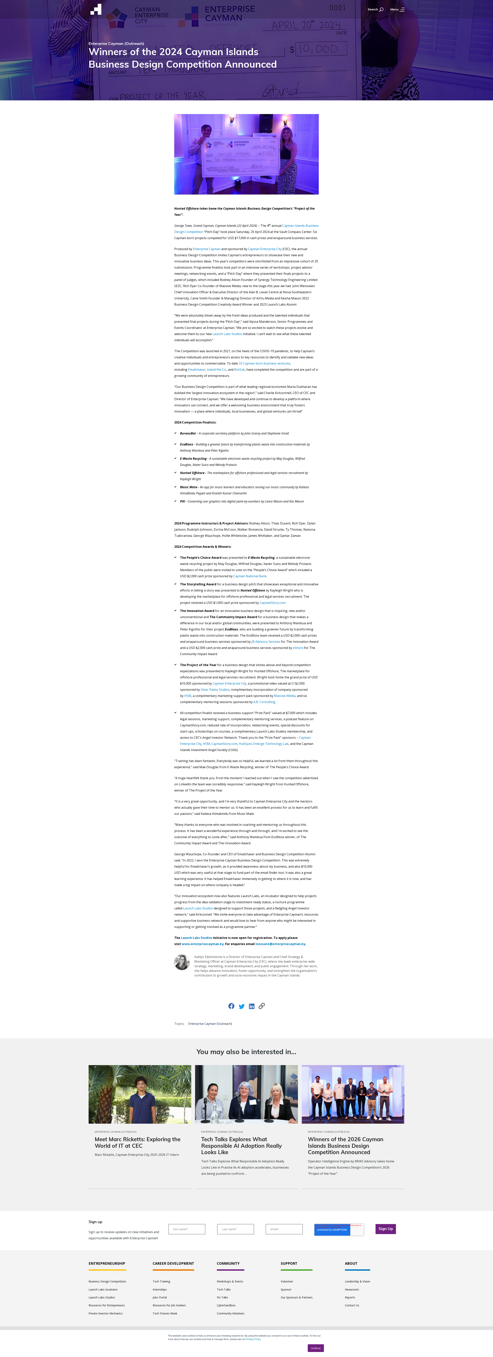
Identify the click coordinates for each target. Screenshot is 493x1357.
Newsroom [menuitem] (352, 1289)
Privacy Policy (253, 1339)
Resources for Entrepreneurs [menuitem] (107, 1305)
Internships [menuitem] (160, 1289)
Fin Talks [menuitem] (222, 1297)
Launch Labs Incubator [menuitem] (103, 1289)
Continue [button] (316, 1348)
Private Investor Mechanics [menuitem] (106, 1313)
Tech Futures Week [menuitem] (165, 1313)
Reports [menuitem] (350, 1297)
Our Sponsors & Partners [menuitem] (297, 1297)
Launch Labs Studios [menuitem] (102, 1297)
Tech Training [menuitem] (161, 1281)
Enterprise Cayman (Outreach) (210, 1024)
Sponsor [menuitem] (286, 1289)
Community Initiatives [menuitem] (230, 1313)
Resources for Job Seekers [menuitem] (169, 1305)
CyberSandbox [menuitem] (226, 1305)
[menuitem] (107, 1263)
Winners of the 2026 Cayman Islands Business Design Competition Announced (345, 1146)
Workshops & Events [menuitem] (230, 1281)
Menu (394, 9)
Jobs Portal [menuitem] (160, 1297)
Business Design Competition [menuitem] (107, 1281)
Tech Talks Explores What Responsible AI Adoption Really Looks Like (241, 1146)
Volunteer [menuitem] (287, 1281)
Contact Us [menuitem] (352, 1305)
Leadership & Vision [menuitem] (357, 1281)
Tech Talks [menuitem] (224, 1289)
